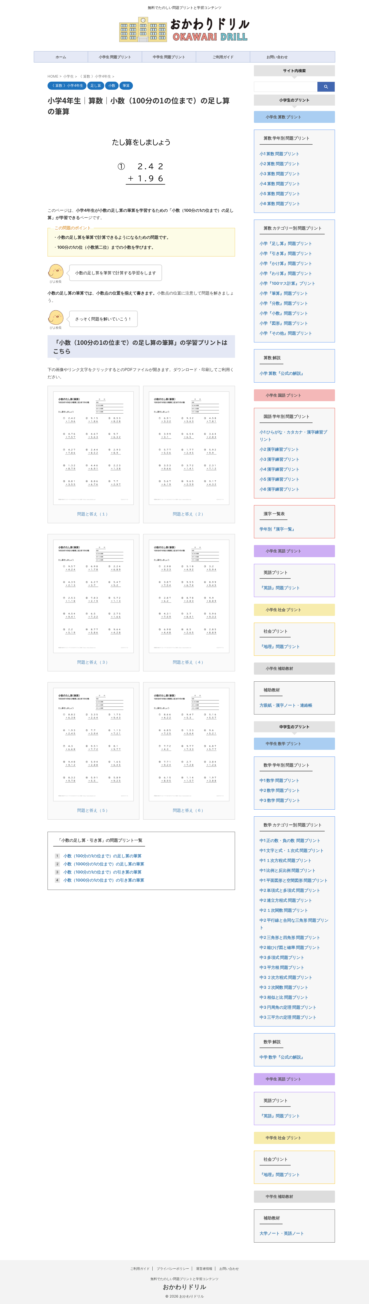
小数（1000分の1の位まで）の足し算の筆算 (103, 863)
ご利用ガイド (223, 57)
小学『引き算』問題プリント (286, 253)
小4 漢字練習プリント (280, 469)
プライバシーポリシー (173, 1269)
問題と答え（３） (93, 662)
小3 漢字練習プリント (280, 459)
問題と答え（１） (93, 513)
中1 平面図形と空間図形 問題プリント (294, 880)
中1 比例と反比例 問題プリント (288, 870)
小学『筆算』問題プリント (284, 293)
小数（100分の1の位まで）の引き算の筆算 (102, 872)
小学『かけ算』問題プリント (286, 263)
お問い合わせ (277, 57)
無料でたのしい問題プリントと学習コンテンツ (184, 1279)
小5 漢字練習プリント (280, 479)
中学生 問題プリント (169, 57)
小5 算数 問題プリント (280, 193)
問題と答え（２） (189, 513)
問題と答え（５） (93, 810)
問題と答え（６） (189, 810)
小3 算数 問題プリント (280, 173)
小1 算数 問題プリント (280, 153)
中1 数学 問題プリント (280, 780)
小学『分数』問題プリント (284, 303)
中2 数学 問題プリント (280, 790)
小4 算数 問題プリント (280, 183)
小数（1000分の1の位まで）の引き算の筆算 (103, 880)
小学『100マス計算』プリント (288, 283)
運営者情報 (204, 1269)
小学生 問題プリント (115, 57)
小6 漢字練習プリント (280, 489)
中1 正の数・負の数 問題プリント (290, 840)
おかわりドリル (184, 1286)
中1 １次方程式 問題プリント (286, 860)
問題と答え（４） (189, 662)
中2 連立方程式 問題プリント (286, 900)
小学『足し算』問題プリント (286, 243)
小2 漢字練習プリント (279, 449)
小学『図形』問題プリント (284, 323)
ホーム (61, 57)
